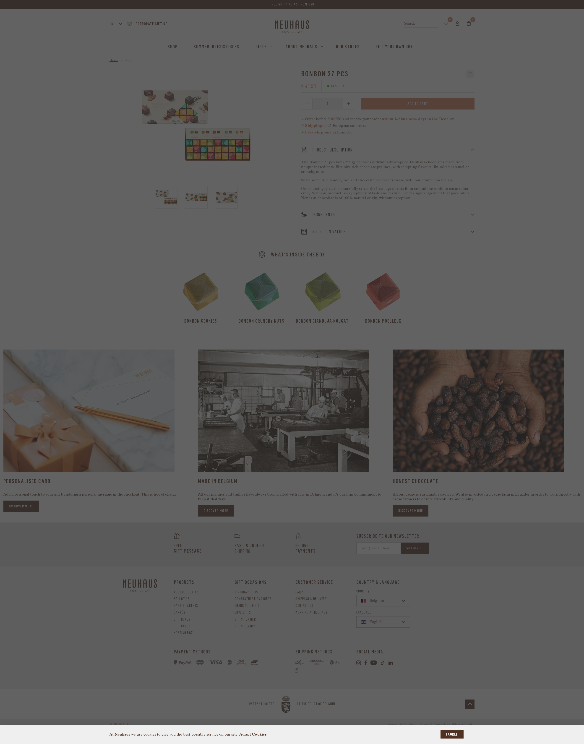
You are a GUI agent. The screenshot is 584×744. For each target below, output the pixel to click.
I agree (452, 734)
